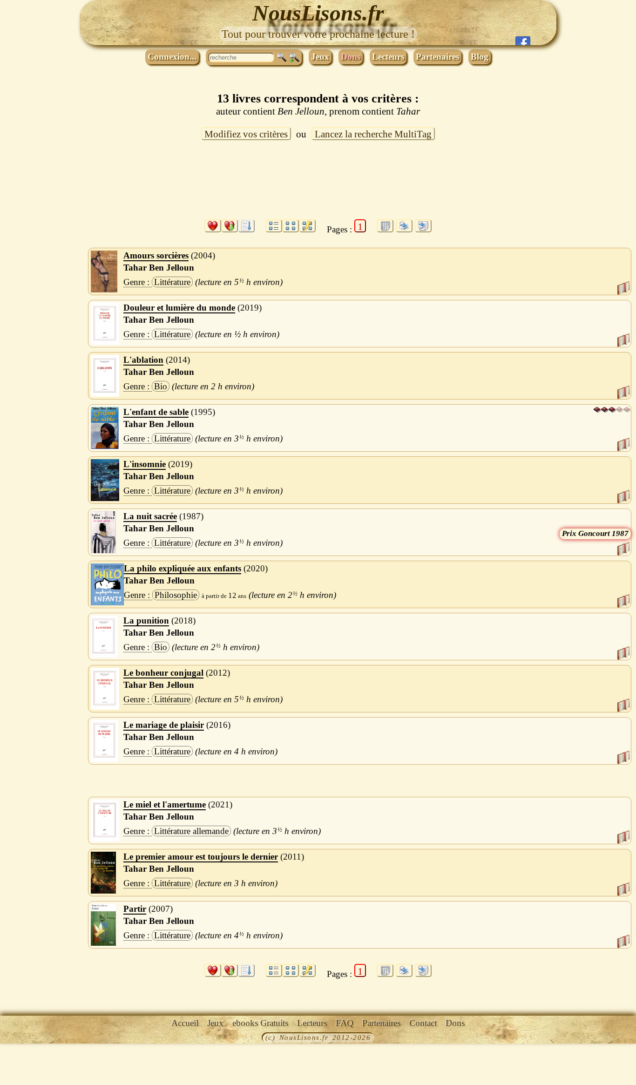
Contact (423, 1023)
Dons (350, 56)
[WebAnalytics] (21, 1038)
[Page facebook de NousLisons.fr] (522, 40)
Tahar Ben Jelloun (158, 267)
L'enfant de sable (156, 412)
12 (232, 595)
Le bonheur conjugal (163, 673)
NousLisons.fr (318, 12)
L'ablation (143, 360)
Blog (479, 56)
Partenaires (437, 56)
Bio (160, 386)
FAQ (344, 1023)
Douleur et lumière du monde (179, 307)
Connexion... (172, 56)
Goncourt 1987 (603, 533)
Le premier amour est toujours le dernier (200, 856)
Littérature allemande (191, 831)
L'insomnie (144, 464)
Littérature (172, 282)
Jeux (320, 56)
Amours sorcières (156, 255)
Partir (134, 909)
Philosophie (176, 595)
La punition (146, 620)
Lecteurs (388, 56)
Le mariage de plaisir (163, 725)
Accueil (184, 1023)
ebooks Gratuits (260, 1023)
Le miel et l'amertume (164, 804)
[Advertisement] (318, 185)
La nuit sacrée (150, 516)
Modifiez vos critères (246, 134)
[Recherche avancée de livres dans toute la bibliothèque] (294, 58)
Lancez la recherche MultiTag (373, 134)
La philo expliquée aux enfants (182, 568)
